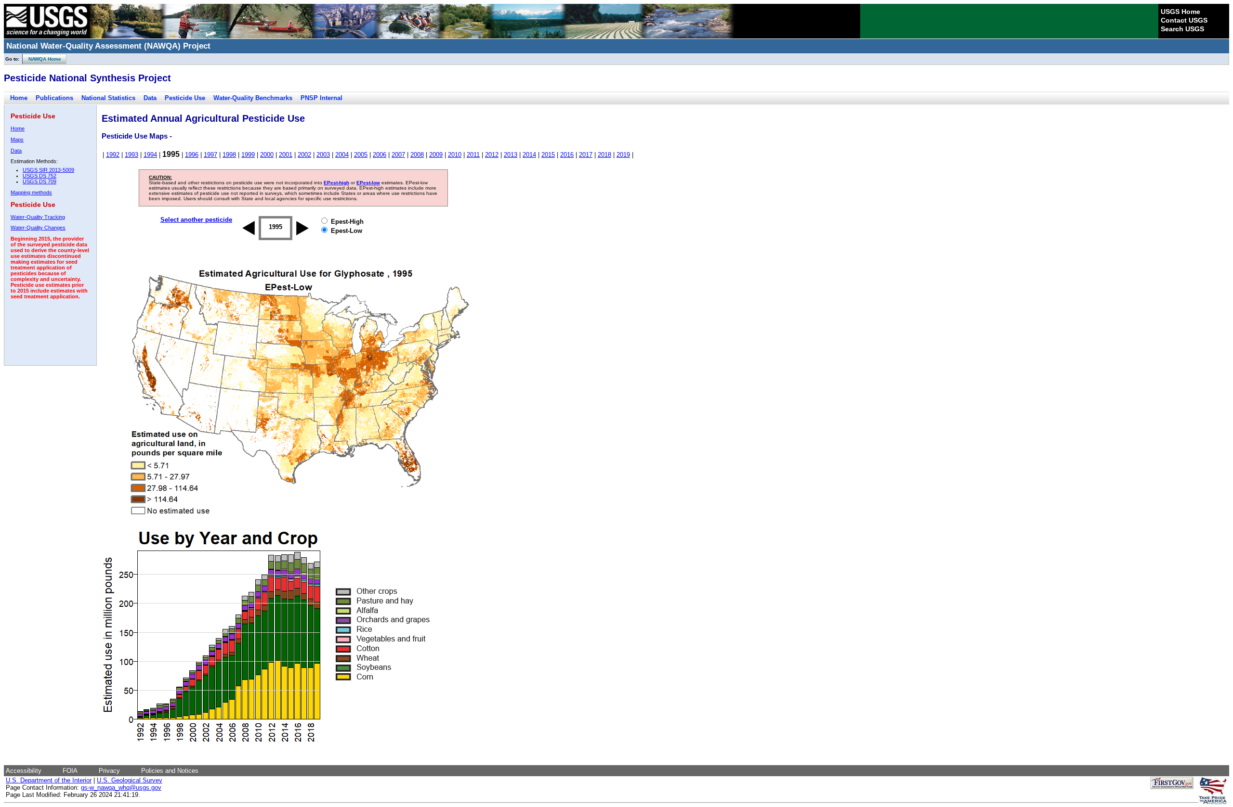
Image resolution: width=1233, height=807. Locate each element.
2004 (342, 154)
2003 (323, 154)
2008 (417, 154)
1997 (210, 154)
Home (18, 98)
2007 (398, 154)
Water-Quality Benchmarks (252, 98)
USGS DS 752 (39, 176)
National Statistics (108, 98)
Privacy (109, 770)
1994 (150, 154)
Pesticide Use (185, 98)
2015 (548, 154)
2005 (360, 154)
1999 (248, 154)
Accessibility (23, 770)
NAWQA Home (42, 59)
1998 (229, 154)
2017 (585, 154)
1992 (112, 154)
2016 (567, 154)
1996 (191, 154)
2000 (267, 154)
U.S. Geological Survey (129, 780)
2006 (379, 154)
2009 (436, 154)
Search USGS (1182, 29)
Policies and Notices (169, 770)
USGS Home (1180, 11)
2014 (529, 154)
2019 (623, 154)
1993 (131, 154)
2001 (285, 154)
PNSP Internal (321, 98)
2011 (473, 154)
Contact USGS (1184, 20)
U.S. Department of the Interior (49, 780)
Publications (54, 98)
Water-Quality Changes (38, 228)
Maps (17, 139)
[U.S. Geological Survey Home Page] (47, 36)
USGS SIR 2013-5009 (48, 170)
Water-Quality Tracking (38, 217)
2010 (454, 154)
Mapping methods (31, 192)
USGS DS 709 (39, 181)
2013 (510, 154)
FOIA (70, 770)
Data (150, 98)
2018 (604, 154)
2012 (491, 154)
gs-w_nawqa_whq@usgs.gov (121, 787)
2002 (304, 154)
